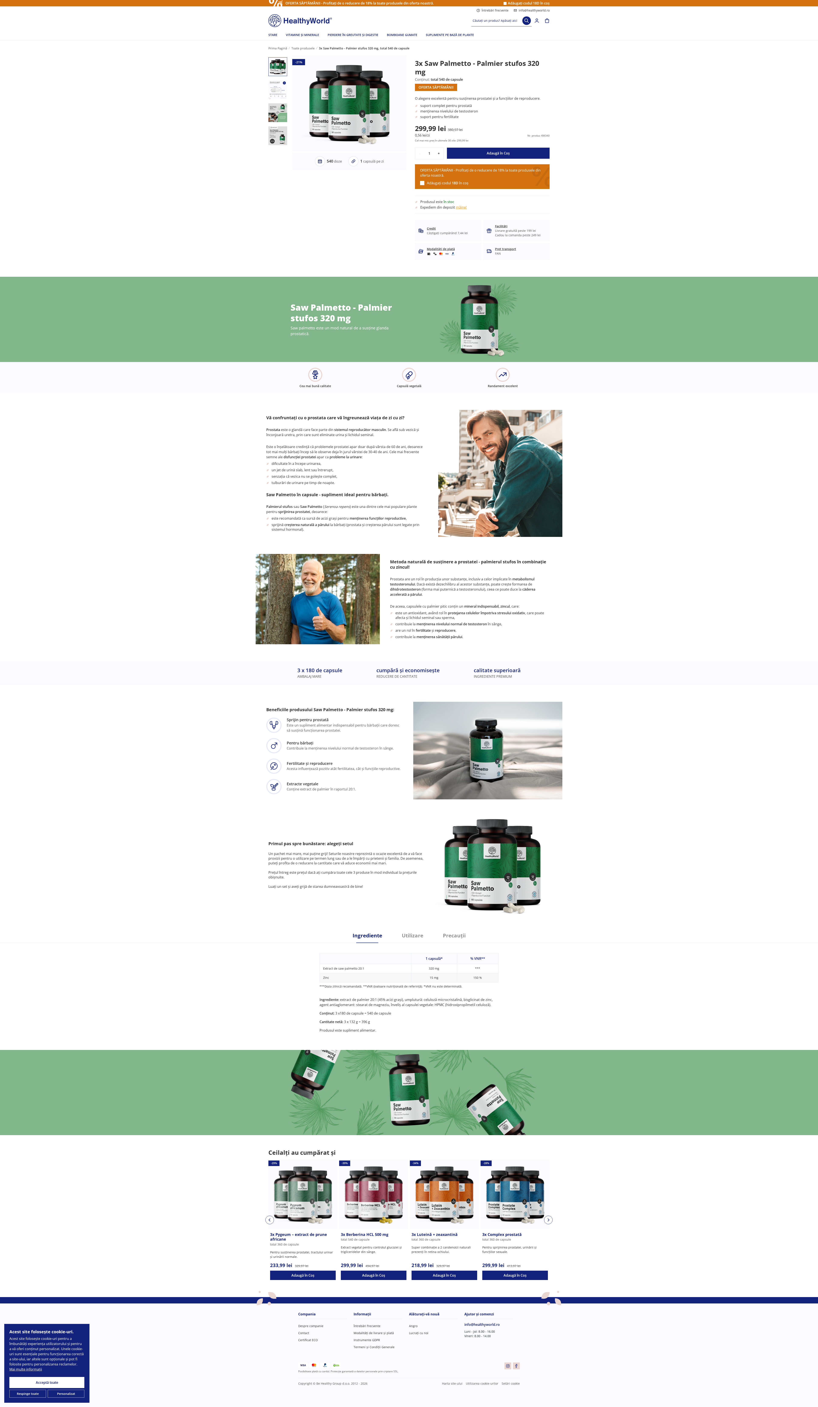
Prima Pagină (277, 48)
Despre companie (310, 1326)
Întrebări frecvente (495, 10)
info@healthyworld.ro (534, 10)
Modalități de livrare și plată (374, 1333)
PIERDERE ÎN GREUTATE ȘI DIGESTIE (353, 35)
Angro (413, 1326)
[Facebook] (516, 1365)
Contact (303, 1333)
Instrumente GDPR (367, 1340)
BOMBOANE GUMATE (402, 35)
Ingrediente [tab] (367, 935)
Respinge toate (28, 1394)
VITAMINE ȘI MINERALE (302, 35)
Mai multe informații (25, 1369)
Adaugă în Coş (498, 153)
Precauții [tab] (454, 935)
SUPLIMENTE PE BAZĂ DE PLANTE (450, 35)
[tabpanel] (409, 988)
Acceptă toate (47, 1382)
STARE (272, 35)
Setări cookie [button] (511, 1383)
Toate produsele (303, 48)
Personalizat (66, 1394)
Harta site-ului (452, 1383)
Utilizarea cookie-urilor (482, 1383)
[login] (536, 20)
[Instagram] (507, 1365)
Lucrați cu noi (418, 1333)
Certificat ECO (308, 1340)
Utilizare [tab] (412, 935)
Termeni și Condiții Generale (374, 1347)
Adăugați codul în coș (529, 3)
